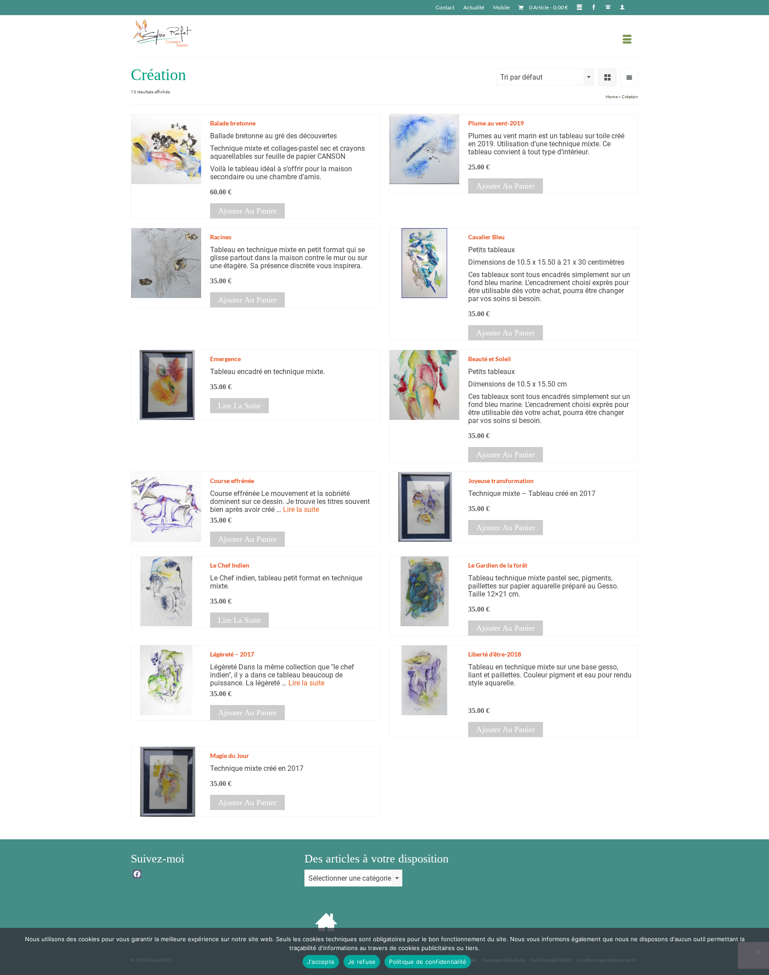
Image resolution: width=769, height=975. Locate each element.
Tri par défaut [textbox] (521, 77)
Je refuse (362, 961)
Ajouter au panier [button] (247, 210)
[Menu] (627, 39)
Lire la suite (239, 405)
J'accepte (321, 961)
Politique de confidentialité (427, 961)
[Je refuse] (757, 951)
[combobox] (545, 76)
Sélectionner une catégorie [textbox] (349, 878)
